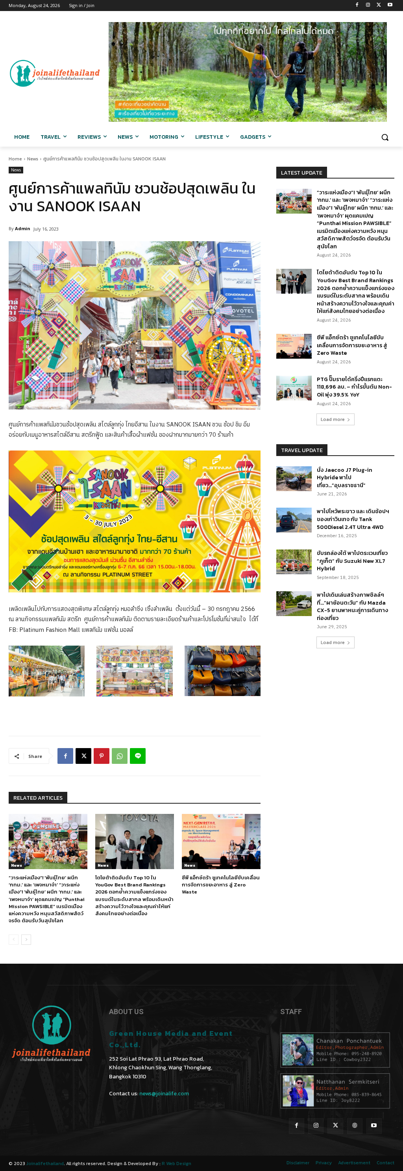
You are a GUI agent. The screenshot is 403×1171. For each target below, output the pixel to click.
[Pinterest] (101, 756)
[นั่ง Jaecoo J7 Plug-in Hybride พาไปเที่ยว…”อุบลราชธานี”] (294, 478)
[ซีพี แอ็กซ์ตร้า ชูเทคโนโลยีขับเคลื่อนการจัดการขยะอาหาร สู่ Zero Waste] (221, 841)
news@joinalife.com (164, 1093)
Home (15, 158)
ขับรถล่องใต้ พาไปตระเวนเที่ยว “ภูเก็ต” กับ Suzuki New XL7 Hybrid (352, 561)
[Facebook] (357, 5)
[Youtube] (389, 5)
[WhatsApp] (120, 756)
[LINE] (138, 756)
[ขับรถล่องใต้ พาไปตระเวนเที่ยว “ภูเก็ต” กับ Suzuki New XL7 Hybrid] (294, 561)
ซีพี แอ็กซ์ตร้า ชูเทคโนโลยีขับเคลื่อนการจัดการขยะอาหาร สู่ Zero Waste (221, 884)
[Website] (354, 1126)
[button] (384, 137)
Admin (22, 228)
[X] (378, 5)
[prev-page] (13, 940)
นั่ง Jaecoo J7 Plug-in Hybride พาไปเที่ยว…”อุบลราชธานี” (344, 478)
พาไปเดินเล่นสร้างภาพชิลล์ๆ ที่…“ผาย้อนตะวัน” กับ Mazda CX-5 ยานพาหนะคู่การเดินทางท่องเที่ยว (352, 606)
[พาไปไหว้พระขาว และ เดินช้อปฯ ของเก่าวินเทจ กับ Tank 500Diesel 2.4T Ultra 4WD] (294, 520)
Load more (333, 419)
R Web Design (176, 1163)
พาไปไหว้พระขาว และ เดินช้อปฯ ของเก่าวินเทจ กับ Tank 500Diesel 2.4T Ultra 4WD (353, 519)
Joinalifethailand (45, 1163)
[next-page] (26, 940)
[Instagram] (368, 5)
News (32, 158)
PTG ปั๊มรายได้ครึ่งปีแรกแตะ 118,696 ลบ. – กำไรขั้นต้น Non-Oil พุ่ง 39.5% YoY (354, 387)
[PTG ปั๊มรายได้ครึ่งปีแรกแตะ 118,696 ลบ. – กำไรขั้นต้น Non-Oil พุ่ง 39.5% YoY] (294, 388)
